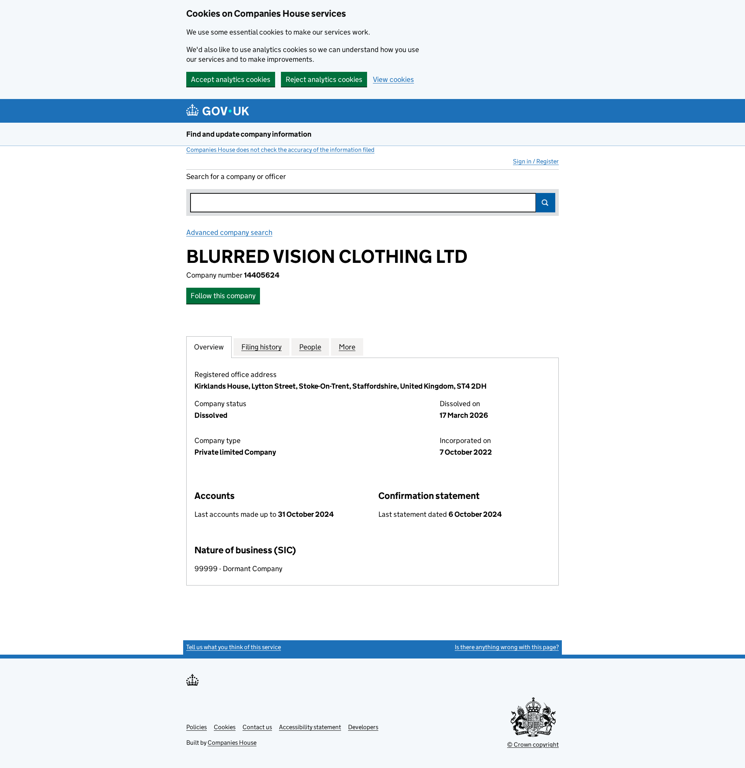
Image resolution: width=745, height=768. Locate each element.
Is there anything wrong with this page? (507, 647)
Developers (363, 727)
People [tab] (310, 346)
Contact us (257, 727)
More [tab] (347, 346)
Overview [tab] (209, 346)
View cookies (393, 79)
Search (545, 202)
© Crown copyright (533, 744)
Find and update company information (249, 134)
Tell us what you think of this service (233, 647)
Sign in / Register (536, 161)
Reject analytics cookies (324, 79)
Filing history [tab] (261, 346)
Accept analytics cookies (230, 79)
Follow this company (223, 295)
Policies (196, 727)
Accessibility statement (310, 727)
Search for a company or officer (236, 176)
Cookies (225, 727)
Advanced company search (229, 232)
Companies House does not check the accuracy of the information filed (280, 149)
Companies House (232, 742)
